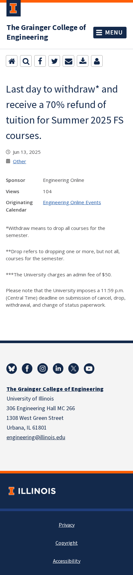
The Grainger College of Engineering (46, 32)
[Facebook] (40, 61)
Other (19, 161)
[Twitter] (54, 61)
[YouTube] (89, 369)
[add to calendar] (82, 61)
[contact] (97, 61)
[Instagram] (43, 369)
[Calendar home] (11, 61)
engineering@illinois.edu (35, 437)
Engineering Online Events (72, 202)
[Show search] (26, 61)
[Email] (68, 61)
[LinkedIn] (58, 369)
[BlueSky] (12, 369)
